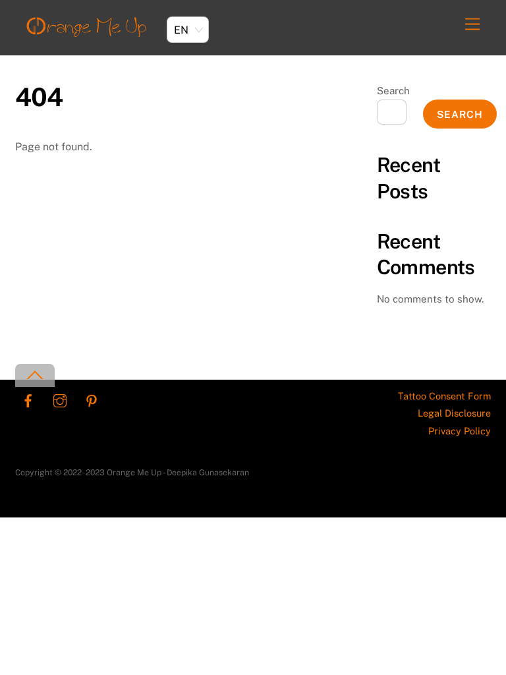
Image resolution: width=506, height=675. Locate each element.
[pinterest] (91, 399)
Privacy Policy (459, 430)
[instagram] (60, 399)
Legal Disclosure (454, 413)
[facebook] (28, 399)
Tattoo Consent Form (444, 395)
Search (393, 90)
